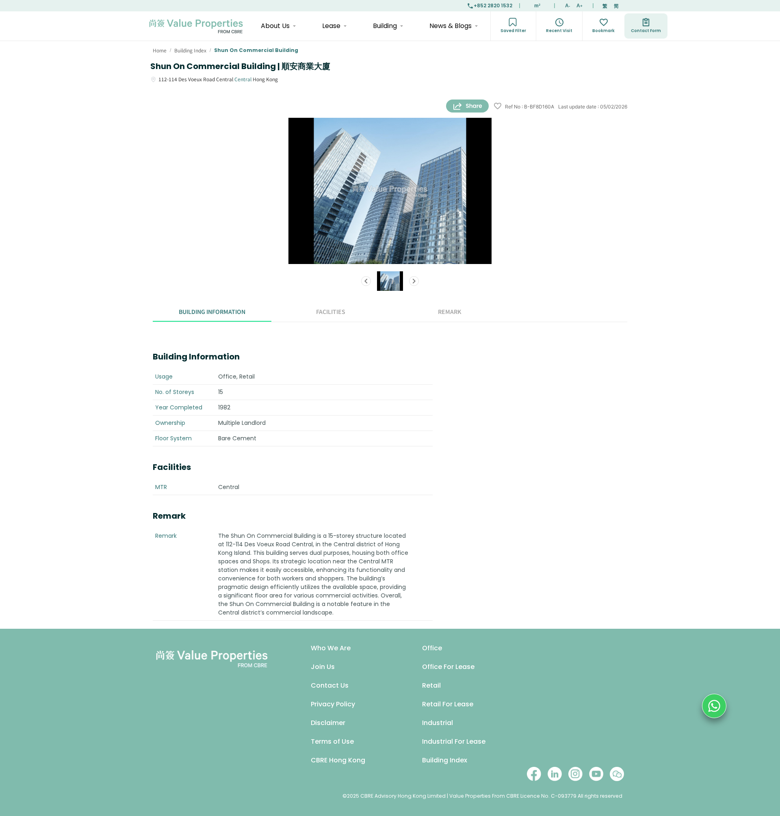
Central (242, 79)
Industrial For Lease (453, 741)
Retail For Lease (447, 704)
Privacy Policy (333, 704)
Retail (431, 685)
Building (385, 25)
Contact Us (330, 685)
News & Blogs (450, 25)
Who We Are (331, 648)
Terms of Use (332, 741)
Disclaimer (328, 722)
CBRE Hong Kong (338, 760)
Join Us (323, 666)
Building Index (444, 760)
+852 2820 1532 (493, 5)
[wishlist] (497, 106)
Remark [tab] (449, 311)
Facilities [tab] (330, 311)
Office (432, 648)
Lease (331, 25)
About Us (275, 25)
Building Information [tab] (212, 311)
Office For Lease (448, 666)
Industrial (437, 722)
